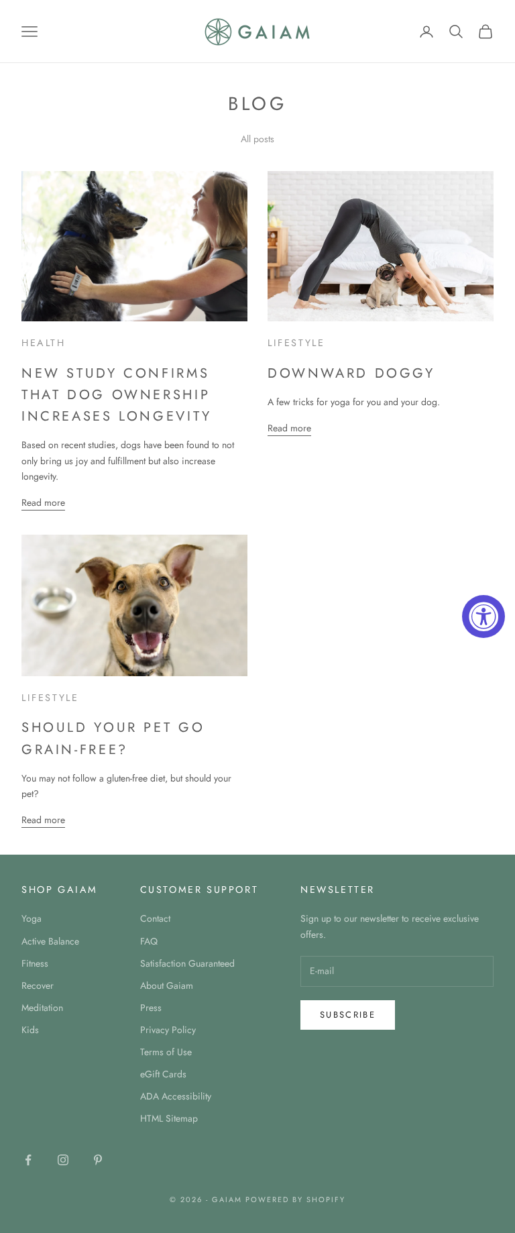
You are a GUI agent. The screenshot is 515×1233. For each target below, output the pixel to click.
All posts (257, 139)
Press (151, 1007)
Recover (37, 985)
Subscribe (348, 1014)
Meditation (42, 1007)
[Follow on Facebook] (28, 1160)
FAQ (149, 941)
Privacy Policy (168, 1029)
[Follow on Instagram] (63, 1160)
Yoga (31, 918)
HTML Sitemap (169, 1118)
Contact (155, 918)
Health (43, 343)
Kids (30, 1029)
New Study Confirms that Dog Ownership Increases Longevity (116, 394)
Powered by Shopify (295, 1199)
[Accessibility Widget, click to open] (483, 616)
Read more (43, 502)
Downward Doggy (351, 373)
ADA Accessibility (175, 1096)
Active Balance (50, 941)
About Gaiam (166, 985)
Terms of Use (166, 1052)
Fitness (34, 963)
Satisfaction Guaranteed (187, 963)
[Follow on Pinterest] (98, 1160)
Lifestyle (296, 343)
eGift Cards (163, 1074)
